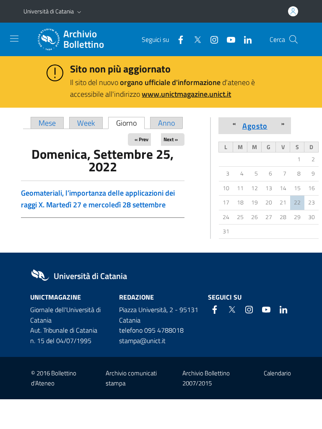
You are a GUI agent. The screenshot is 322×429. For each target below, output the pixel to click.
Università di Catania (48, 11)
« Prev (141, 139)
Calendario (277, 373)
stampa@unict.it (142, 341)
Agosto (254, 126)
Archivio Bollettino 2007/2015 (206, 378)
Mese (47, 123)
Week (86, 123)
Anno (166, 123)
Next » (171, 139)
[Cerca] (293, 39)
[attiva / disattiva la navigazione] (14, 39)
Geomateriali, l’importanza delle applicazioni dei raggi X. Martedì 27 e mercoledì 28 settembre (98, 198)
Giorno (130, 123)
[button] (79, 11)
